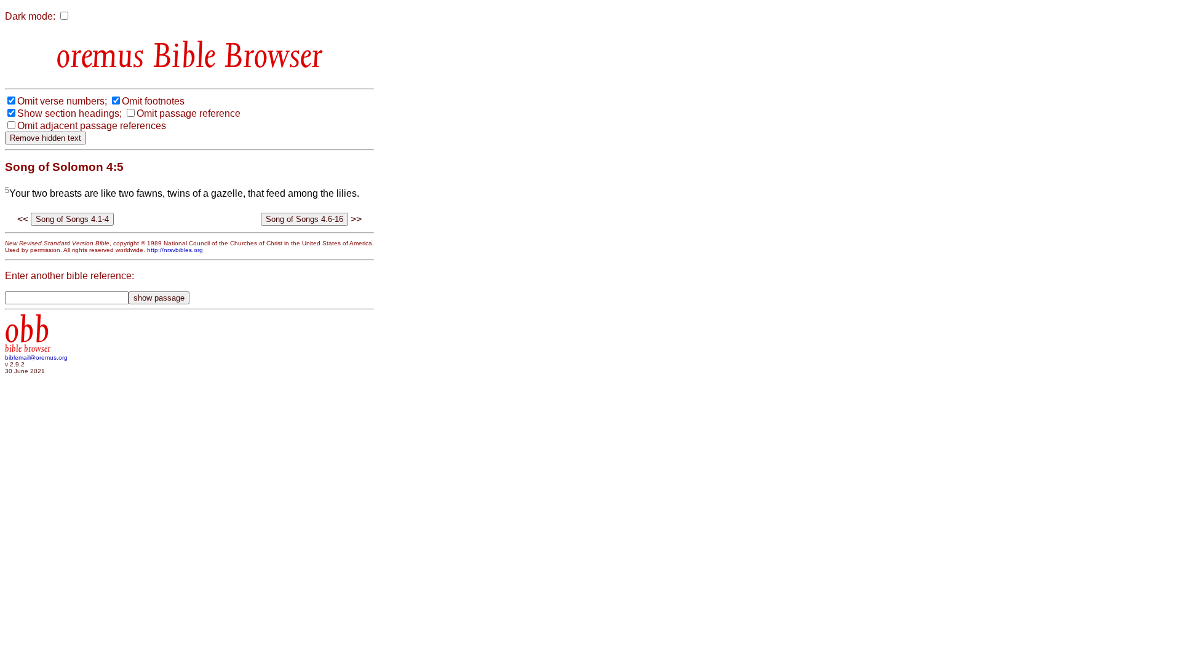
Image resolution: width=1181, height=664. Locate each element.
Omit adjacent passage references (91, 126)
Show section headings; (69, 113)
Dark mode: (30, 16)
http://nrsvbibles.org (175, 250)
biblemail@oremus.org (36, 357)
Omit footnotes (153, 101)
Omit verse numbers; (62, 101)
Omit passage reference (189, 113)
